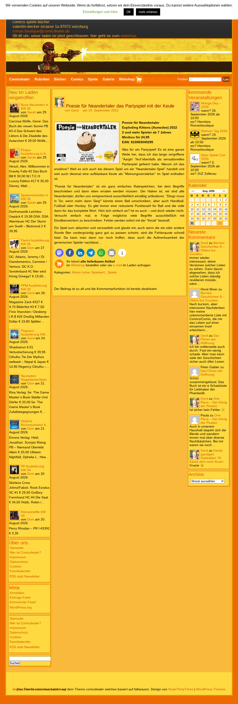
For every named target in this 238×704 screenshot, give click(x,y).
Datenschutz (19, 562)
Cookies (15, 566)
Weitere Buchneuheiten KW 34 (35, 423)
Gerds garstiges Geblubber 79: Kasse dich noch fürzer (206, 456)
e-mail (117, 265)
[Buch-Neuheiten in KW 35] (14, 108)
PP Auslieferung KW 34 (32, 468)
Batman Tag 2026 (214, 131)
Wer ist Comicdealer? (25, 552)
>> (224, 191)
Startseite (16, 548)
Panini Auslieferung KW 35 (35, 242)
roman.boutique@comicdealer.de (41, 31)
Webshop (78, 265)
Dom (30, 248)
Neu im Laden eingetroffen (23, 95)
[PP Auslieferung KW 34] (14, 469)
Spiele (112, 272)
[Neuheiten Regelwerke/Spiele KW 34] (14, 379)
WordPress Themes (210, 689)
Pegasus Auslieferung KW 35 (33, 332)
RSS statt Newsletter (25, 576)
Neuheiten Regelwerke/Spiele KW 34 (34, 377)
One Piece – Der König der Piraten (214, 402)
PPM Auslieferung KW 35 (34, 287)
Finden (183, 79)
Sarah (31, 112)
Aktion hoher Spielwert (88, 272)
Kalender (197, 185)
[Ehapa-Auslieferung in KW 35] (14, 153)
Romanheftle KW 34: (33, 513)
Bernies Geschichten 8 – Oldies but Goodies (207, 248)
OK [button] (128, 12)
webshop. (129, 36)
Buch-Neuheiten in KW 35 (34, 106)
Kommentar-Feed (23, 602)
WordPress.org (21, 607)
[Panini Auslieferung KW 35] (14, 243)
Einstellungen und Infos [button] (100, 12)
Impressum (18, 557)
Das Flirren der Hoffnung (210, 339)
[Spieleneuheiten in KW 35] (14, 198)
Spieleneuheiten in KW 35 (34, 197)
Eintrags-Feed (20, 597)
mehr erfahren (148, 12)
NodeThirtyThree (180, 689)
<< (193, 191)
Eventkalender (20, 571)
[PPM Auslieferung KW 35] (14, 289)
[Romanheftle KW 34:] (14, 515)
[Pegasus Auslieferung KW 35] (14, 334)
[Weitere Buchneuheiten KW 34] (14, 424)
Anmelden (17, 593)
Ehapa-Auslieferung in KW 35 (35, 151)
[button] (59, 253)
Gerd (31, 293)
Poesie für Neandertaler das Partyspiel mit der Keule (120, 105)
